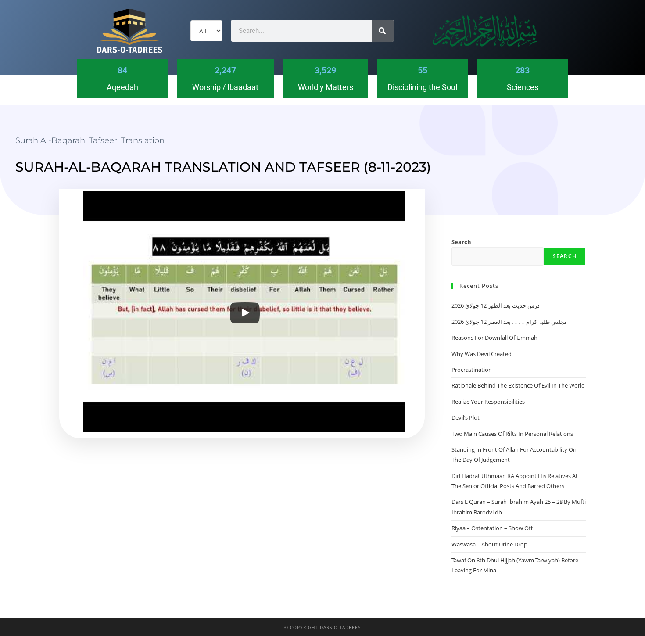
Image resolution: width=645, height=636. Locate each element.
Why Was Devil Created (482, 354)
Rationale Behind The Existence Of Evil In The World (518, 385)
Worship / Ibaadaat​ (225, 87)
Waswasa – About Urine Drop (489, 544)
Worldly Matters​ (325, 87)
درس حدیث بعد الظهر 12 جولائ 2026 (496, 305)
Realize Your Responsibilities (488, 402)
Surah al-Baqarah (50, 140)
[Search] (383, 31)
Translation (143, 140)
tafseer (103, 140)
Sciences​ (522, 87)
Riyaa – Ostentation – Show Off (492, 528)
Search (461, 242)
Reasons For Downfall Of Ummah (495, 337)
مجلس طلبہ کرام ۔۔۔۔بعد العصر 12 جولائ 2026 (509, 322)
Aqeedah (122, 87)
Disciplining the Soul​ (422, 87)
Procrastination (472, 370)
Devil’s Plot (466, 417)
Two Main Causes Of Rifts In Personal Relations (512, 434)
